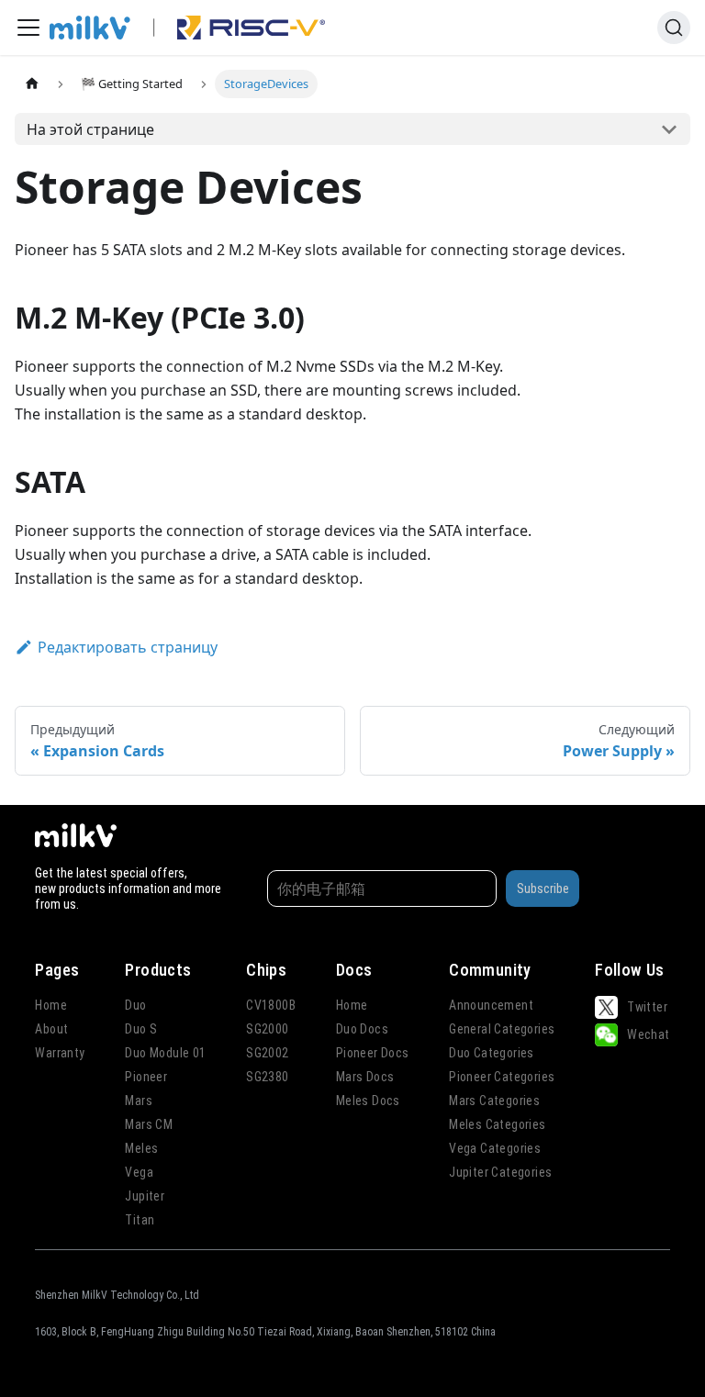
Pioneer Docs (372, 1052)
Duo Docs (362, 1029)
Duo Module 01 (165, 1052)
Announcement (491, 1005)
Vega (139, 1172)
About (51, 1029)
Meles (141, 1148)
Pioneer (146, 1076)
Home (51, 1005)
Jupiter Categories (500, 1172)
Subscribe (543, 888)
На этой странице (90, 129)
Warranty (59, 1052)
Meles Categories (497, 1124)
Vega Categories (495, 1148)
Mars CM (149, 1124)
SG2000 (267, 1029)
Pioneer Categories (501, 1076)
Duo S (141, 1029)
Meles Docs (368, 1100)
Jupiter (144, 1196)
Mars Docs (365, 1076)
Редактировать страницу (128, 647)
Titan (139, 1220)
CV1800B (271, 1005)
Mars (138, 1100)
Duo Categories (491, 1052)
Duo (135, 1005)
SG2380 (267, 1076)
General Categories (501, 1029)
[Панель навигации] (28, 27)
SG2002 (267, 1052)
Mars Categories (494, 1100)
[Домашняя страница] (32, 84)
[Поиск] (673, 27)
